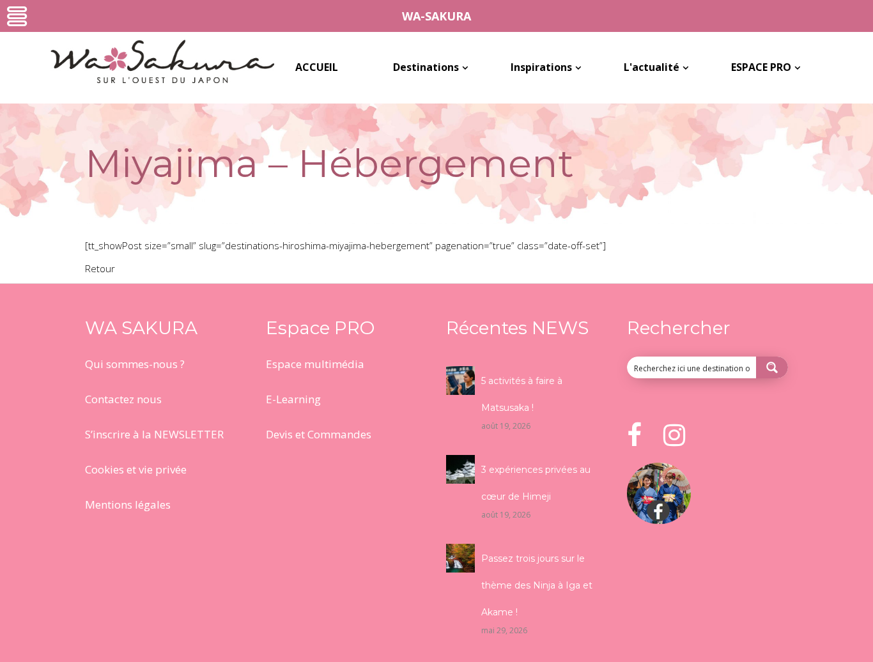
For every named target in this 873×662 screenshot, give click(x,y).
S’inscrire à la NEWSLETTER (154, 434)
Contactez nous (123, 399)
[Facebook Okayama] (659, 520)
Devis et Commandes (318, 434)
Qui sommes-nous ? (135, 364)
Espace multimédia (315, 364)
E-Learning (293, 399)
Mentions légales (128, 504)
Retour (100, 268)
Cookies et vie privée (136, 469)
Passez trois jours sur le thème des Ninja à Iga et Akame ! (536, 585)
